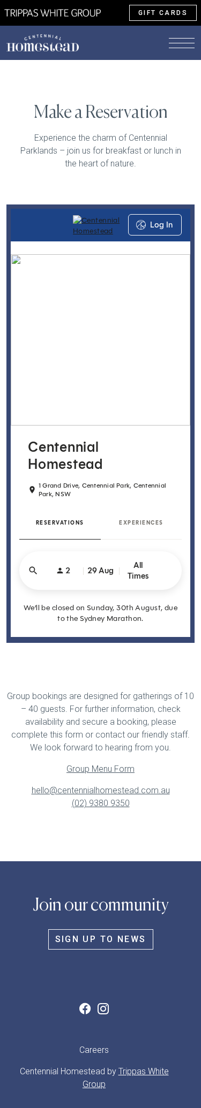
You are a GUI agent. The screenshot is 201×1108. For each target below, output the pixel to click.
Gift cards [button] (163, 13)
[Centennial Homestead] (52, 12)
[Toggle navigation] (182, 43)
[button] (87, 1009)
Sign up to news (100, 939)
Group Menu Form (100, 769)
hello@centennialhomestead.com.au (101, 790)
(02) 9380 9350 (101, 803)
